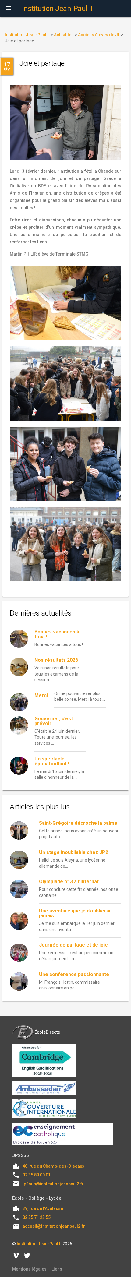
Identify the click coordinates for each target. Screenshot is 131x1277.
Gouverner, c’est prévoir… (53, 721)
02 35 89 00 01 (37, 1175)
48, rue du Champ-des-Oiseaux (53, 1166)
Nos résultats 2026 (56, 660)
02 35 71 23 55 (37, 1217)
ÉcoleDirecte (47, 1032)
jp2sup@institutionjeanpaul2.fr (53, 1183)
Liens (56, 1269)
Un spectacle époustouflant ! (51, 761)
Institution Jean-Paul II (39, 1243)
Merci (41, 695)
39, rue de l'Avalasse (43, 1208)
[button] (8, 8)
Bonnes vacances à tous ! (56, 634)
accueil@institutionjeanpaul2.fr (54, 1226)
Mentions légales (29, 1269)
